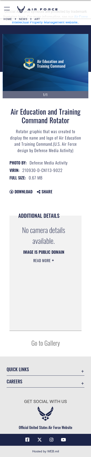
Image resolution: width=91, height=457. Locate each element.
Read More (42, 260)
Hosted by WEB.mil (45, 451)
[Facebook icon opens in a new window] (27, 439)
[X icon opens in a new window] (39, 439)
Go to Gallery (45, 342)
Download (22, 191)
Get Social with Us (45, 401)
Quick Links (18, 369)
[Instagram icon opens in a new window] (51, 439)
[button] (7, 9)
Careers (14, 381)
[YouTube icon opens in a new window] (63, 439)
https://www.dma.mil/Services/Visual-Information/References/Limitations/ (42, 322)
